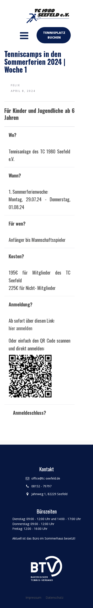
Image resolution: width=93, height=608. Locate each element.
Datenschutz (54, 597)
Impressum (33, 597)
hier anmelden (20, 328)
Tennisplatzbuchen (54, 35)
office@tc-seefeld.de (45, 478)
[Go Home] (46, 14)
